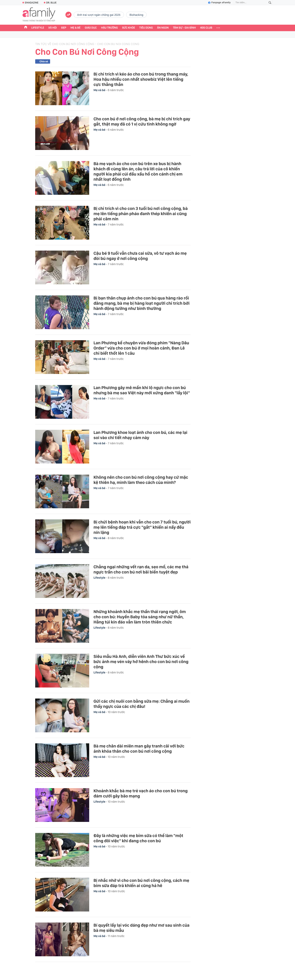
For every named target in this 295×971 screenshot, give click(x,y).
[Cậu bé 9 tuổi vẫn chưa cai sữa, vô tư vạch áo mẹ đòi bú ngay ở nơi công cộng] (62, 267)
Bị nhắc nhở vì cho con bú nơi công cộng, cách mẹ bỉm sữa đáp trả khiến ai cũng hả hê (141, 883)
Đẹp (63, 27)
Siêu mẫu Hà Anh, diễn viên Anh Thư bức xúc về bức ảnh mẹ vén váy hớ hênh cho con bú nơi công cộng (141, 661)
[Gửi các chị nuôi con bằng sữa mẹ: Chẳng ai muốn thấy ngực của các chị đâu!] (62, 715)
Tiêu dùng (146, 27)
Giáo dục (91, 27)
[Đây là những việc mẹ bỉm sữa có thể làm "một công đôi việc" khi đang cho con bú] (62, 850)
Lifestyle (37, 27)
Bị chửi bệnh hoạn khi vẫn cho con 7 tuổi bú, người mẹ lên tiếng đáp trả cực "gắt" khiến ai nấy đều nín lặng (142, 527)
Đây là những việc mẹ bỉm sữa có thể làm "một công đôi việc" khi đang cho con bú (138, 838)
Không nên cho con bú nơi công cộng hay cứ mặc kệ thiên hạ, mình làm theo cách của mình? (141, 480)
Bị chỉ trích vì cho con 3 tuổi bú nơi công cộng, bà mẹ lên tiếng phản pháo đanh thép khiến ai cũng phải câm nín (141, 213)
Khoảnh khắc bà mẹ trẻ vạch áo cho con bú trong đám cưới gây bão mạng (141, 793)
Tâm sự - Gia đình (184, 27)
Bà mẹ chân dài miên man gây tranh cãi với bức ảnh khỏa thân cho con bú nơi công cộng (139, 748)
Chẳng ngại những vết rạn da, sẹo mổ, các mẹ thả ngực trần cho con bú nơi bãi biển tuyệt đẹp (141, 569)
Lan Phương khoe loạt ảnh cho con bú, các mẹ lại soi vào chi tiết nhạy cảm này (140, 435)
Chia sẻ (44, 61)
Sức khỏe (128, 27)
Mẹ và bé (100, 90)
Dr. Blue (51, 2)
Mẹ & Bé (76, 27)
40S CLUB (206, 27)
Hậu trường (109, 27)
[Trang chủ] (25, 27)
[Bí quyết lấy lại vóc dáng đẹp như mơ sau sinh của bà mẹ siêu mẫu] (62, 939)
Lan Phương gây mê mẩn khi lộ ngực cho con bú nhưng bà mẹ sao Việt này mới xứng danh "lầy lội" (142, 390)
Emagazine (31, 2)
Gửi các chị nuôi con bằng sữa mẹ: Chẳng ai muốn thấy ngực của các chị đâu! (142, 704)
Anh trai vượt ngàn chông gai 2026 (99, 14)
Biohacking (136, 14)
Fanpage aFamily (221, 2)
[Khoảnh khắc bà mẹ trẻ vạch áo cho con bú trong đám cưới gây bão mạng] (62, 805)
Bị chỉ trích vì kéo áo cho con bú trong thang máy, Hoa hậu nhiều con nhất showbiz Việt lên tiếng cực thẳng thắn (141, 79)
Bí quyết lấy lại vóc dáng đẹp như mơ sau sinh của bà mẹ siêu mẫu (141, 928)
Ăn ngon (163, 27)
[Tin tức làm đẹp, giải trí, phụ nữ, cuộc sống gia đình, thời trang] (39, 15)
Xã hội (52, 27)
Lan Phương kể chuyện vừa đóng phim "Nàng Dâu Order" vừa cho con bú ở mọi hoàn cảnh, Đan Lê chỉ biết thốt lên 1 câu (141, 348)
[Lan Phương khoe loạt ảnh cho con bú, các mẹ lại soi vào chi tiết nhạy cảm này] (62, 447)
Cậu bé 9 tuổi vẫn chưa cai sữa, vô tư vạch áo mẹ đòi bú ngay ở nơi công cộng (140, 256)
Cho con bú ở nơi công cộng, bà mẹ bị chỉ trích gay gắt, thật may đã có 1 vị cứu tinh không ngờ (142, 121)
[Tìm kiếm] (270, 2)
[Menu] (218, 28)
